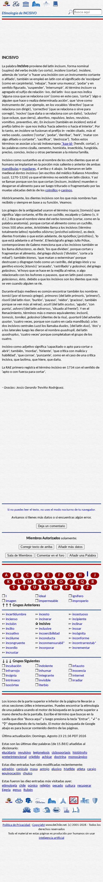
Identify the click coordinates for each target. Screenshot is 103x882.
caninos (66, 190)
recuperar (84, 786)
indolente (46, 666)
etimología (9, 786)
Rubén (28, 790)
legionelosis (41, 753)
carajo (91, 769)
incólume (12, 638)
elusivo (57, 769)
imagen (11, 601)
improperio (80, 601)
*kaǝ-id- (67, 144)
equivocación (11, 773)
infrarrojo (13, 671)
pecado (57, 786)
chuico (27, 773)
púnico (33, 786)
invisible (45, 680)
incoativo (12, 633)
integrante (46, 676)
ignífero (77, 596)
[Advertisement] (51, 38)
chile (22, 786)
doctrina (60, 757)
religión (45, 786)
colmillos (51, 190)
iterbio (43, 685)
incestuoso (80, 614)
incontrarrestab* (84, 643)
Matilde (69, 769)
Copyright (38, 825)
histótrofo (80, 753)
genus (17, 790)
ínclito (10, 629)
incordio (11, 648)
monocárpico (77, 757)
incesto (44, 614)
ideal (42, 596)
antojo (44, 769)
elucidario (9, 753)
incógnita (79, 633)
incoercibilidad (49, 633)
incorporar (46, 648)
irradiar (77, 680)
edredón (8, 769)
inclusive (45, 629)
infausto (78, 666)
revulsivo (24, 753)
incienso (11, 619)
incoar (76, 629)
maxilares (29, 169)
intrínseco (13, 680)
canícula (22, 769)
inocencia (79, 671)
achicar (47, 757)
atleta (81, 769)
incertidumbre (16, 614)
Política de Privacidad (17, 825)
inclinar (77, 624)
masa (34, 769)
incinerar (45, 619)
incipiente (79, 619)
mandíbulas (10, 169)
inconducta (47, 638)
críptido (34, 757)
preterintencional (14, 757)
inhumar (45, 671)
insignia (11, 676)
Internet (78, 676)
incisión (11, 624)
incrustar (12, 653)
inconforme (80, 638)
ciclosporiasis (61, 753)
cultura (70, 786)
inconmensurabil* (52, 643)
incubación (13, 666)
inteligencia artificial (51, 837)
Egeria (6, 790)
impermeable (48, 601)
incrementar (81, 648)
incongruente (15, 643)
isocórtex (12, 685)
